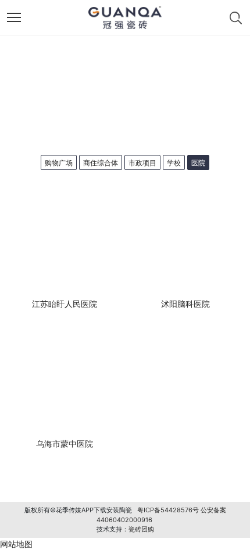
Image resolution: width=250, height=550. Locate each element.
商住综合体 (100, 162)
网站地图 (16, 544)
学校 (174, 162)
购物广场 (59, 162)
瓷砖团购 (141, 529)
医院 (198, 162)
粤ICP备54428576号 (168, 510)
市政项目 (142, 162)
